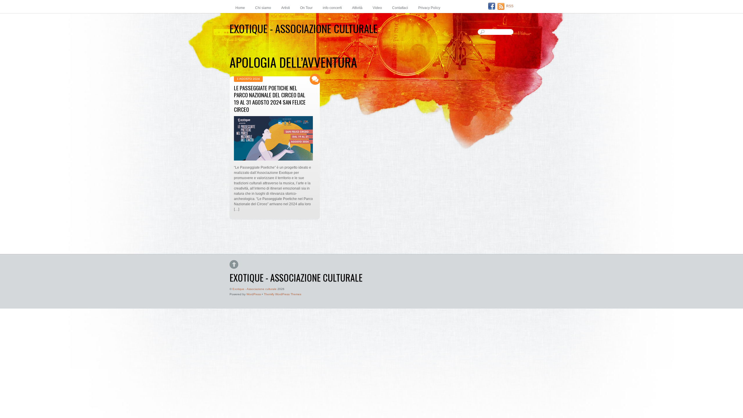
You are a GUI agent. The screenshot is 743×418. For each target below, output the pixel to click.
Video (377, 8)
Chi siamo (263, 8)
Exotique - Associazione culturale (254, 289)
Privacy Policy (429, 8)
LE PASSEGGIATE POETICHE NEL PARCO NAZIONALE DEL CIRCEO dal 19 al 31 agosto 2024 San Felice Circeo (270, 99)
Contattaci (400, 8)
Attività (357, 8)
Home (240, 8)
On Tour (306, 8)
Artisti (285, 8)
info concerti (332, 8)
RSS (509, 6)
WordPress (253, 294)
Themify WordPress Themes (282, 294)
